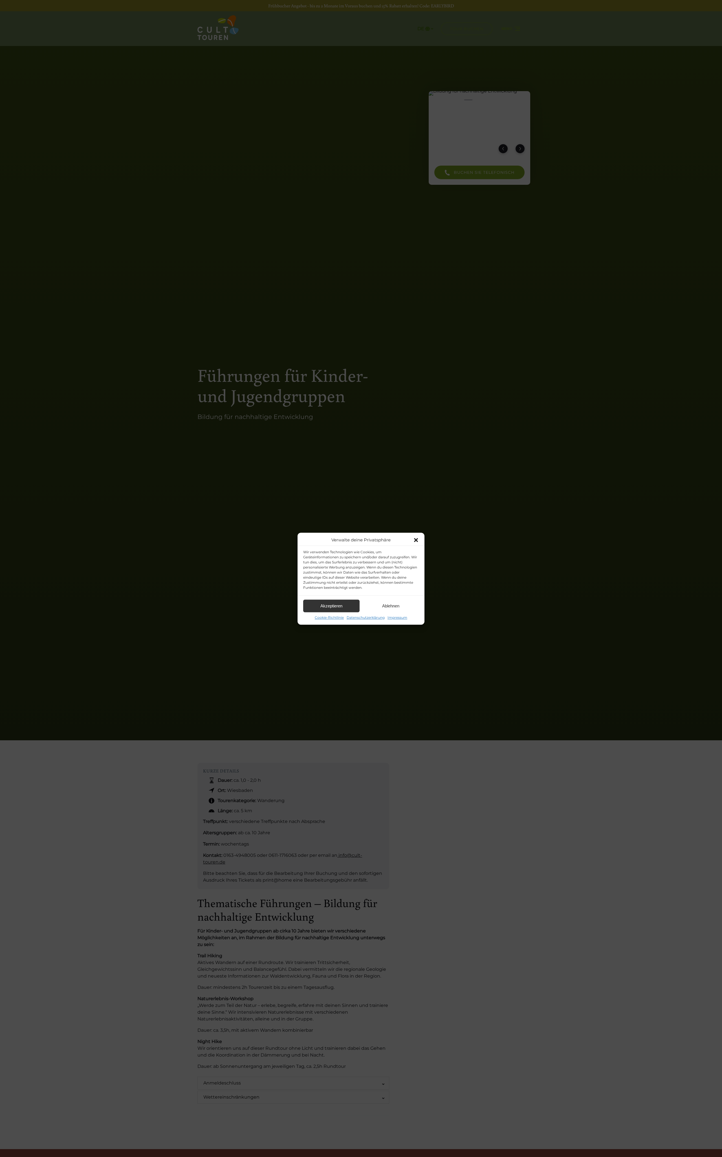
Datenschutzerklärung (366, 617)
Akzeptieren (331, 605)
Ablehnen (390, 605)
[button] (416, 540)
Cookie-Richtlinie (329, 617)
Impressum (397, 617)
